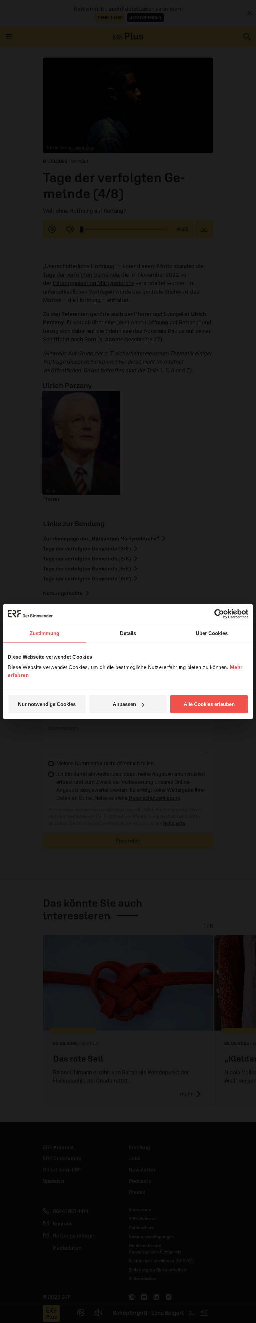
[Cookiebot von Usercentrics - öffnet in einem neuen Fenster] (219, 614)
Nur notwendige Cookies (47, 704)
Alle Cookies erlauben (209, 704)
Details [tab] (128, 633)
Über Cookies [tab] (212, 633)
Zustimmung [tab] (44, 633)
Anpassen (124, 704)
